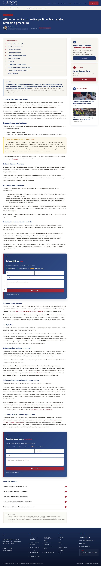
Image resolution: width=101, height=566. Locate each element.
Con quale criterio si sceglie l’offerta (17, 55)
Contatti (94, 3)
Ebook (84, 3)
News (69, 3)
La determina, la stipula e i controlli (17, 64)
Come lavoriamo (80, 563)
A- (4, 280)
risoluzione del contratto (34, 373)
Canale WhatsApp (85, 546)
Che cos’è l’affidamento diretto (16, 44)
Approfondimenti (11, 8)
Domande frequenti (13, 73)
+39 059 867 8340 (85, 537)
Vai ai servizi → (84, 58)
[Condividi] (4, 289)
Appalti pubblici (8, 15)
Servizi (63, 3)
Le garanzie (11, 61)
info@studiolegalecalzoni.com (88, 540)
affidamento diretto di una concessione (41, 409)
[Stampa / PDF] (4, 285)
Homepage (61, 537)
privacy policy (15, 294)
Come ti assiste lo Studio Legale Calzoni (18, 70)
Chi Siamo (54, 3)
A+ (4, 277)
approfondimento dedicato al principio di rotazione (29, 311)
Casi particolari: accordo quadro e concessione (19, 67)
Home (48, 3)
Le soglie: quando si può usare (15, 47)
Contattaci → (84, 79)
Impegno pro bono (88, 563)
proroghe (15, 159)
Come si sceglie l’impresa (14, 50)
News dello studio (62, 547)
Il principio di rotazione (14, 58)
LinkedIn (83, 543)
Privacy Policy (95, 563)
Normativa (77, 3)
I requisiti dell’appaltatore (14, 52)
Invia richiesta (35, 290)
